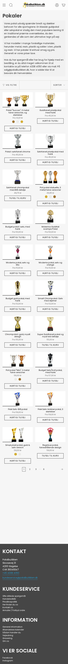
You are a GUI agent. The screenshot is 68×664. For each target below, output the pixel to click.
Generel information (12, 626)
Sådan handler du (12, 632)
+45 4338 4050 (11, 572)
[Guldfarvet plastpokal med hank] (50, 99)
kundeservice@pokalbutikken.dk (20, 577)
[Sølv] (17, 121)
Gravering (7, 638)
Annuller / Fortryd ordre (14, 610)
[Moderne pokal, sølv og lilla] (18, 252)
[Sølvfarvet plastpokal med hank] (50, 141)
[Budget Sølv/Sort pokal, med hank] (50, 359)
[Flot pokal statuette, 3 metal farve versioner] (50, 177)
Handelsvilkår (9, 599)
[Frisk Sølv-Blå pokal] (18, 398)
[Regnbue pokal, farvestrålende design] (50, 434)
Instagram (8, 660)
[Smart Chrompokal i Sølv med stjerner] (50, 287)
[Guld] (22, 121)
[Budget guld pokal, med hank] (18, 287)
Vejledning (8, 635)
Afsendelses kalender (13, 629)
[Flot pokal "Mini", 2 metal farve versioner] (18, 359)
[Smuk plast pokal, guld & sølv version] (18, 434)
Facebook (8, 657)
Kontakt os (8, 607)
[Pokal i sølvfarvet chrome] (18, 141)
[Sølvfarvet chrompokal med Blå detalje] (18, 177)
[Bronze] (13, 121)
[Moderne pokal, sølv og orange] (50, 252)
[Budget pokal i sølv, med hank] (18, 216)
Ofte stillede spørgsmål (14, 596)
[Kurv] (63, 5)
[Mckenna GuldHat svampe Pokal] (50, 216)
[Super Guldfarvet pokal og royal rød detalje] (50, 323)
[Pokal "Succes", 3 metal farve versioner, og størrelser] (18, 99)
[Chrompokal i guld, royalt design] (18, 323)
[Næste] (56, 469)
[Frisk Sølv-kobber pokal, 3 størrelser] (50, 398)
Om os (6, 641)
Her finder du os (10, 604)
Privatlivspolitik (10, 601)
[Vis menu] (4, 5)
